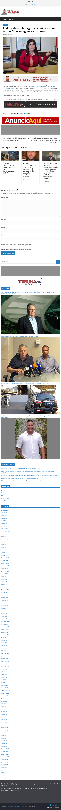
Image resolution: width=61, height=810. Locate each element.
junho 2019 (4, 738)
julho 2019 (4, 735)
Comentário (5, 198)
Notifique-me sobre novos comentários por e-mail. (16, 245)
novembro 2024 (5, 566)
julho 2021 (4, 672)
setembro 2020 (5, 698)
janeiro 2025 (4, 560)
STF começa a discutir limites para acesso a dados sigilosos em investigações (21, 481)
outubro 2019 (4, 727)
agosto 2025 (4, 542)
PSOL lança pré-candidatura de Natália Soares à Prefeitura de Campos (16, 139)
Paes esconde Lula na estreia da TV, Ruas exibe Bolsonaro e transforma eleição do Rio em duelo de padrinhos (30, 475)
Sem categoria (5, 498)
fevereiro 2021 (5, 685)
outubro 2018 (4, 759)
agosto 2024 (4, 574)
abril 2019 (4, 743)
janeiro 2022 (4, 656)
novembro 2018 (5, 757)
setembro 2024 (5, 571)
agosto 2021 (4, 669)
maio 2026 (4, 518)
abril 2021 (4, 680)
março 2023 (4, 619)
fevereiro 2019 (5, 749)
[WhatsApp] (35, 5)
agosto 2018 (4, 764)
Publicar (5, 113)
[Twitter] (29, 5)
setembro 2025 (5, 539)
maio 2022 (4, 645)
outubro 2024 (4, 568)
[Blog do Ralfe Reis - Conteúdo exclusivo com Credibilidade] (30, 77)
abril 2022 (4, 648)
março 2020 (4, 714)
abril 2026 (4, 520)
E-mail (3, 227)
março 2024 (4, 587)
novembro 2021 (5, 661)
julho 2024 (4, 576)
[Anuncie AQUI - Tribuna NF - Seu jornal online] (30, 118)
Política (10, 19)
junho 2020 (4, 706)
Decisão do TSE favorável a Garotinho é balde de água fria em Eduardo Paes (21, 468)
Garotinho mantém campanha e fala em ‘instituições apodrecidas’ (20, 336)
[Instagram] (32, 5)
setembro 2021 (5, 666)
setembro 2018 (5, 762)
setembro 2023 (5, 603)
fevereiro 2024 (5, 589)
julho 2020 (4, 703)
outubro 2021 (4, 664)
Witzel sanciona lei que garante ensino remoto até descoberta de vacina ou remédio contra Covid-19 (44, 140)
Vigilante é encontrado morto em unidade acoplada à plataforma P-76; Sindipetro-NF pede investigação (27, 416)
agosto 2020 (4, 701)
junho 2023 (4, 611)
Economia (3, 490)
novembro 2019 (5, 725)
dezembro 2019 (5, 722)
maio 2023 (4, 613)
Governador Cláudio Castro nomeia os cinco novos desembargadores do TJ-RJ (9, 168)
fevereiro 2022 (5, 653)
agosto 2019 (4, 733)
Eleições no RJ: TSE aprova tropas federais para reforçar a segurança (19, 478)
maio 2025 (4, 550)
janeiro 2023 (4, 624)
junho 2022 (4, 642)
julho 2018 (4, 767)
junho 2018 (4, 770)
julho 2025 (4, 544)
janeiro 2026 (4, 528)
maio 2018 (4, 772)
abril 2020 (4, 711)
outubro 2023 (4, 600)
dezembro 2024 (5, 563)
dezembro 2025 (5, 531)
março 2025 (4, 555)
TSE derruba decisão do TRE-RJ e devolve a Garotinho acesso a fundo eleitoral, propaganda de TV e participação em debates (29, 292)
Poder (2, 493)
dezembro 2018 (5, 754)
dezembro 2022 (5, 627)
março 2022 (4, 650)
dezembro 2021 (5, 658)
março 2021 (4, 682)
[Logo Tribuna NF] (30, 281)
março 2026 (4, 523)
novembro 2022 (5, 629)
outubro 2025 (4, 536)
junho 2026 (4, 515)
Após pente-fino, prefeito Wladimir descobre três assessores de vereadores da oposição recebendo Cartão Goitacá (29, 170)
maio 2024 (4, 581)
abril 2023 (4, 616)
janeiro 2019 (4, 751)
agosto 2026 (4, 510)
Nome (3, 219)
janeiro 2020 (4, 719)
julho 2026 (4, 513)
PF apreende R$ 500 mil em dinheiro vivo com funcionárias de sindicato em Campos (25, 383)
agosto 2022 (4, 637)
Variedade (4, 500)
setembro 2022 (5, 635)
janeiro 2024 (4, 592)
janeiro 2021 (4, 688)
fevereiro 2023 (5, 621)
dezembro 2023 (5, 595)
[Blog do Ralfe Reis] (10, 11)
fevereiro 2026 (5, 526)
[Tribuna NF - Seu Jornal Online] (30, 101)
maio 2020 (4, 709)
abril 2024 (4, 584)
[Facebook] (26, 5)
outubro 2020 (4, 696)
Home (4, 19)
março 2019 (4, 746)
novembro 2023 (5, 597)
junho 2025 (4, 547)
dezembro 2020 (5, 690)
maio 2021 (4, 677)
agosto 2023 (4, 605)
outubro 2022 (4, 632)
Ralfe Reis (13, 34)
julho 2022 (4, 640)
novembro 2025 (5, 534)
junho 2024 (4, 579)
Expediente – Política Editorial (53, 807)
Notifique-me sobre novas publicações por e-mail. (16, 249)
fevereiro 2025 (5, 558)
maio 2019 (4, 741)
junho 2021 (4, 674)
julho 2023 (4, 608)
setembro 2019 (5, 730)
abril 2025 (4, 552)
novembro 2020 (5, 693)
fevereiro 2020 (5, 717)
